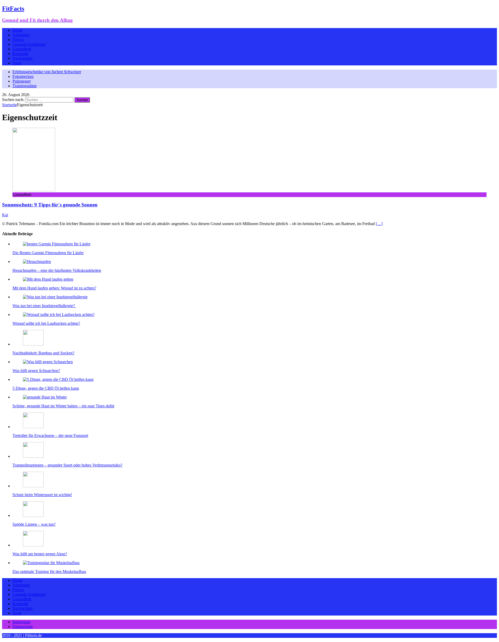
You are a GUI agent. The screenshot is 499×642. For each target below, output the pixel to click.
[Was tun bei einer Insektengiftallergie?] (55, 297)
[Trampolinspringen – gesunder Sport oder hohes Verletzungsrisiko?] (33, 456)
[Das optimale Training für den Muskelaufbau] (51, 562)
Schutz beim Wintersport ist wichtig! (42, 494)
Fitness (18, 39)
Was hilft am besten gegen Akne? (39, 554)
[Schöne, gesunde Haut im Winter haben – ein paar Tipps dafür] (45, 397)
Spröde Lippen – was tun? (34, 524)
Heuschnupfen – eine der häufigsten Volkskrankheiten (56, 270)
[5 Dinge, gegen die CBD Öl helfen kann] (58, 379)
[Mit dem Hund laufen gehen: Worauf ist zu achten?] (48, 279)
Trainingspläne (24, 86)
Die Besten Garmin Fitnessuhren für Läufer (48, 253)
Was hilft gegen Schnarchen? (36, 370)
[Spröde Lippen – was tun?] (33, 515)
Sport (16, 63)
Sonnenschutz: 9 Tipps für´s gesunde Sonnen (49, 204)
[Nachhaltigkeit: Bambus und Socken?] (33, 344)
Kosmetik (20, 53)
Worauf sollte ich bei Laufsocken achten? (46, 323)
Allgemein (21, 35)
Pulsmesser (21, 81)
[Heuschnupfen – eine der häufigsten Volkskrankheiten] (37, 261)
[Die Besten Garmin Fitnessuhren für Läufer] (56, 244)
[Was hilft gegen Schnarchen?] (48, 362)
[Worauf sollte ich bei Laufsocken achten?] (59, 314)
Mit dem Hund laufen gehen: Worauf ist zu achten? (54, 288)
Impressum (21, 622)
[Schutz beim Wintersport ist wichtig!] (33, 486)
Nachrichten (22, 58)
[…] (379, 223)
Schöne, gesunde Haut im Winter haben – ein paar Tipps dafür (63, 406)
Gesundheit (21, 49)
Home (17, 30)
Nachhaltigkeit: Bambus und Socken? (43, 353)
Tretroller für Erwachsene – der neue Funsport (50, 435)
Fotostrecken (23, 76)
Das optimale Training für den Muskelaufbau (49, 571)
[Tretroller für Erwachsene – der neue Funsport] (33, 426)
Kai (5, 215)
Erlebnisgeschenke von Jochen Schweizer (46, 72)
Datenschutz (22, 626)
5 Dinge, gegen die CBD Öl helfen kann (45, 388)
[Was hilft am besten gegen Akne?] (33, 545)
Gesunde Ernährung (28, 44)
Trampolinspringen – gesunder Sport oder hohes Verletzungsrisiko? (67, 465)
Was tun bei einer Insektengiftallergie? (44, 305)
